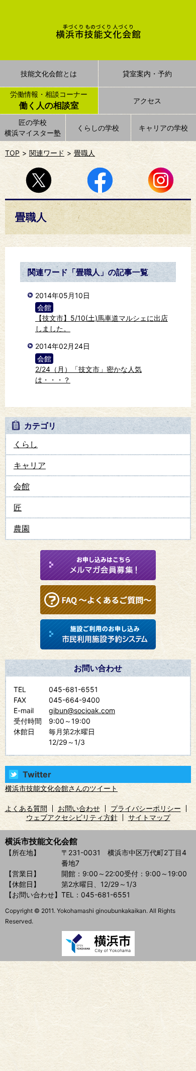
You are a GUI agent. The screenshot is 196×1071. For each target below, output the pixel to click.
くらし (26, 444)
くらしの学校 (98, 127)
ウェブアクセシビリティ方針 (72, 817)
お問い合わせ (79, 808)
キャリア (30, 465)
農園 (22, 528)
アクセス (147, 100)
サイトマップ (149, 817)
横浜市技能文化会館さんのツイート (61, 788)
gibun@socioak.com (82, 710)
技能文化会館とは (49, 73)
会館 (22, 486)
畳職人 (84, 153)
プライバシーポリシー (146, 808)
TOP (12, 153)
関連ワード (46, 153)
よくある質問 (26, 808)
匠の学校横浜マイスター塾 (33, 127)
